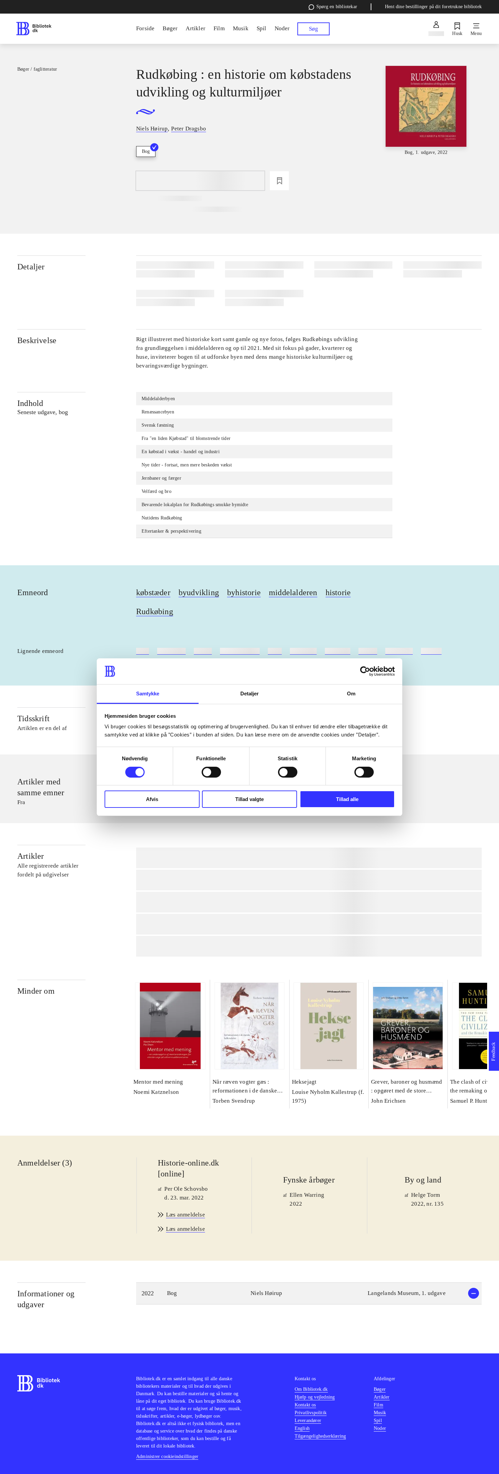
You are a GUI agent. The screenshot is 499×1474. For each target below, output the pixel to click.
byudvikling (199, 592)
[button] (309, 1293)
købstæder (153, 592)
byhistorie (244, 592)
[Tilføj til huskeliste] (279, 180)
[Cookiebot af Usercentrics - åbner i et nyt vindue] (365, 671)
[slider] (426, 116)
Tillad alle (347, 799)
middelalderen (293, 592)
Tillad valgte (249, 799)
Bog (146, 151)
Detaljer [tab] (249, 693)
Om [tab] (351, 693)
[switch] (211, 772)
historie (338, 592)
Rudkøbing (154, 611)
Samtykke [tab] (148, 693)
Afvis (152, 799)
